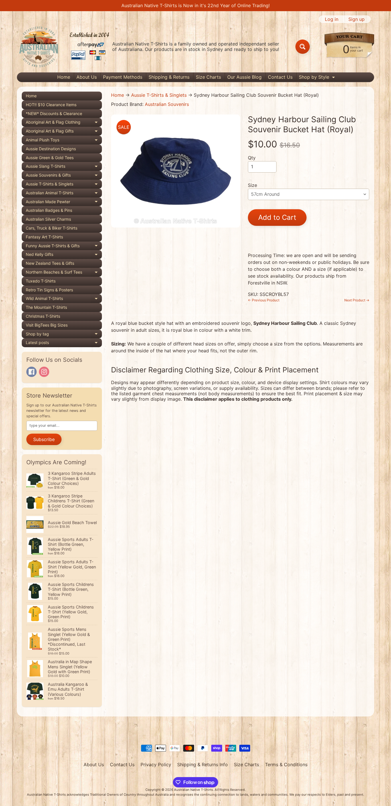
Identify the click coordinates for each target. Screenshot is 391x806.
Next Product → (356, 300)
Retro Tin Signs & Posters (49, 289)
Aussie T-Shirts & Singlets (64, 185)
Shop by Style (317, 78)
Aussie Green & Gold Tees (50, 157)
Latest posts (64, 343)
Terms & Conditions (286, 764)
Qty (252, 158)
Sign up (356, 19)
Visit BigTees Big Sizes (47, 325)
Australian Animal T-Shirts (64, 193)
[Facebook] (31, 372)
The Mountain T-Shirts (46, 307)
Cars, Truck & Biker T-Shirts (51, 228)
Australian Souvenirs (167, 104)
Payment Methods (122, 77)
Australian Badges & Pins (49, 210)
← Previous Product (263, 300)
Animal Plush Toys (64, 141)
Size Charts (208, 77)
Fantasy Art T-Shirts (44, 236)
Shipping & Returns (169, 77)
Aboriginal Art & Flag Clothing (64, 123)
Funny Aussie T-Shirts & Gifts (64, 246)
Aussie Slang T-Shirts (64, 167)
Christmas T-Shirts (43, 316)
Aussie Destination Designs (51, 148)
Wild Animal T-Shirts (64, 299)
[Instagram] (44, 372)
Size (252, 185)
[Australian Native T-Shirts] (64, 46)
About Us (86, 77)
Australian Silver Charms (48, 219)
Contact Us (280, 77)
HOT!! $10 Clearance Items (51, 104)
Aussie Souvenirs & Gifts (64, 176)
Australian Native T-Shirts (193, 790)
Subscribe (44, 439)
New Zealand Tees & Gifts (50, 263)
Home (63, 77)
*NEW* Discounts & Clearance (54, 113)
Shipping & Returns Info (202, 764)
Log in (331, 19)
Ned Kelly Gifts (64, 255)
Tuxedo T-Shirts (41, 280)
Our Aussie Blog (244, 77)
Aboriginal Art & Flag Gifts (64, 132)
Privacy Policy (156, 764)
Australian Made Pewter (64, 202)
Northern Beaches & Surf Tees (64, 273)
